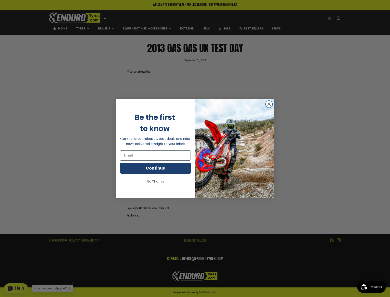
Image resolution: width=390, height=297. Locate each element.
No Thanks (155, 181)
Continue (155, 168)
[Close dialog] (269, 104)
